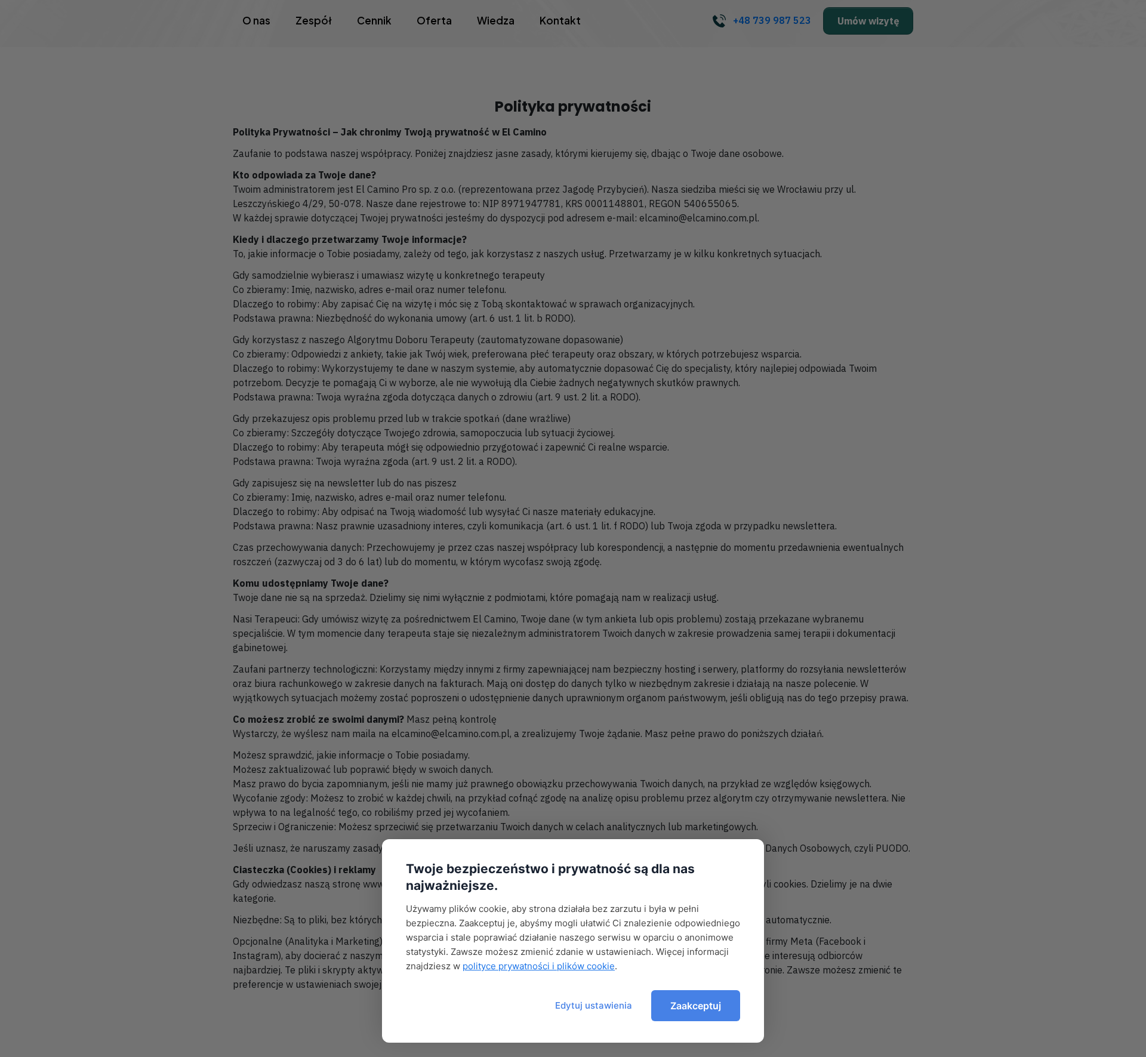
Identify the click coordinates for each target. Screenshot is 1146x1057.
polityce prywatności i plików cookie (539, 966)
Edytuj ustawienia (593, 1005)
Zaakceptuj (695, 1006)
